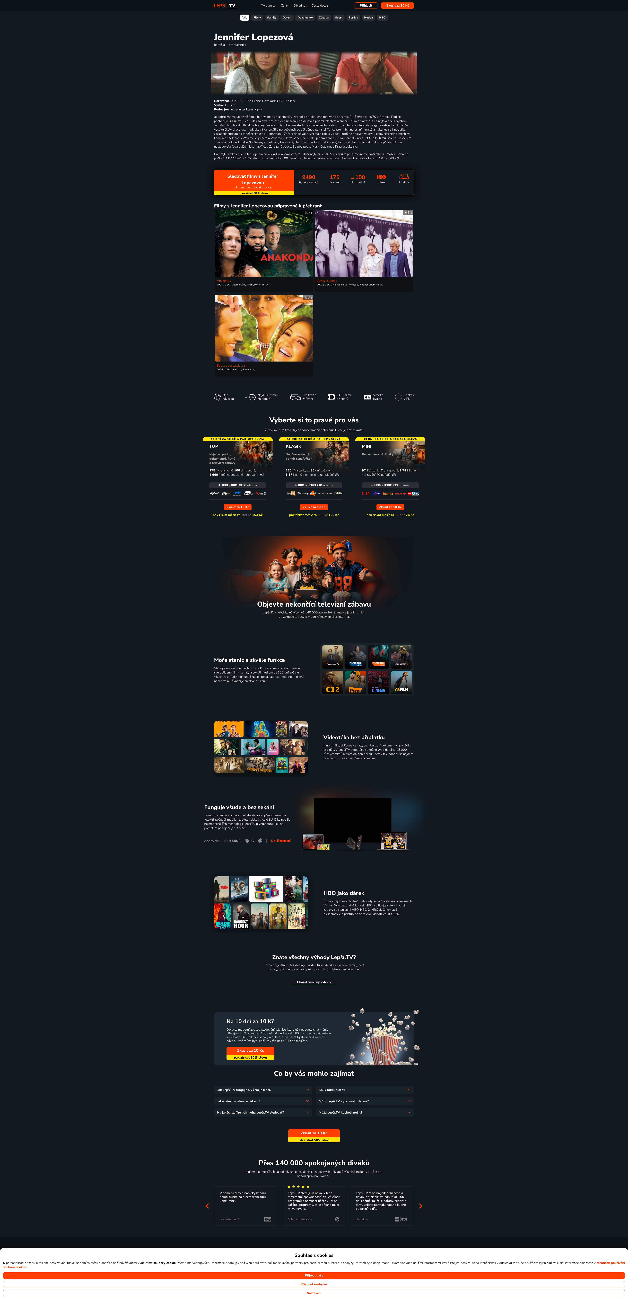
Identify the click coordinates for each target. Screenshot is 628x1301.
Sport (338, 17)
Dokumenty (305, 17)
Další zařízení (281, 841)
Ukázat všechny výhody (314, 982)
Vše (244, 17)
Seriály (271, 17)
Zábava (324, 17)
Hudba (368, 17)
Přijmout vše (314, 1275)
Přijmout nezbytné (314, 1284)
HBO (382, 17)
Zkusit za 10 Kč (397, 5)
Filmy (257, 17)
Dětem (287, 17)
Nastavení (314, 1293)
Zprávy (353, 17)
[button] (207, 1205)
